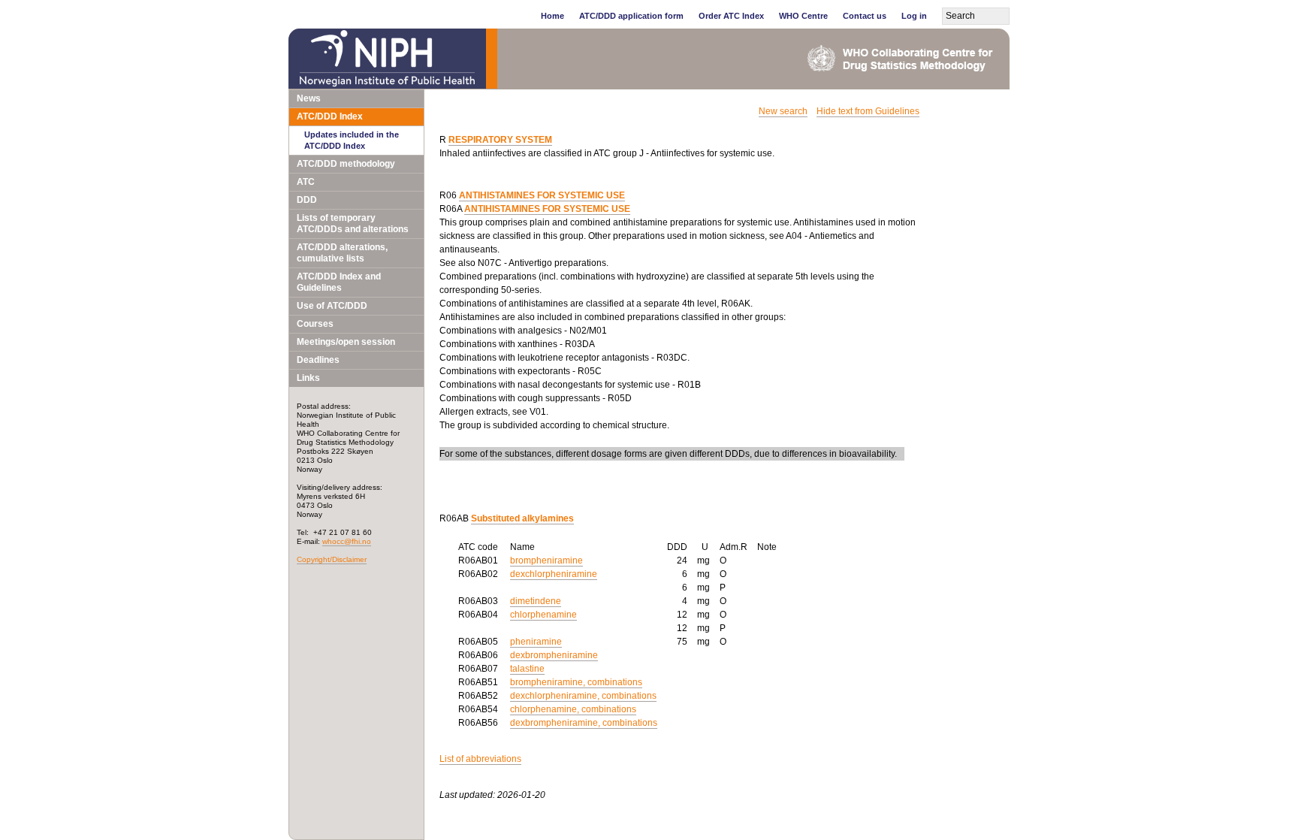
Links (308, 378)
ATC (306, 182)
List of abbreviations (480, 759)
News (309, 98)
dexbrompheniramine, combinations (583, 723)
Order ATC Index (731, 15)
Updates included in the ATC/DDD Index (351, 140)
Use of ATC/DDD (332, 306)
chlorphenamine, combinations (573, 709)
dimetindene (535, 601)
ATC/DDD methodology (346, 164)
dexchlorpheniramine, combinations (583, 695)
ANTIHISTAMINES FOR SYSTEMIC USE (542, 195)
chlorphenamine (543, 614)
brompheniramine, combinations (576, 682)
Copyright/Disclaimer (332, 559)
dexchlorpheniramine (553, 574)
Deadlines (318, 360)
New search (783, 111)
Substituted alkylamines (522, 518)
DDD (307, 200)
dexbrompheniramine (554, 655)
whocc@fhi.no (346, 541)
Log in (914, 15)
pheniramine (536, 641)
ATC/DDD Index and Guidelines (339, 282)
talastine (527, 668)
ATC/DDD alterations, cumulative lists (342, 253)
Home (552, 15)
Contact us (864, 15)
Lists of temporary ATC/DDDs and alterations (353, 223)
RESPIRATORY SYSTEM (500, 139)
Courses (315, 324)
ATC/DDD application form (631, 15)
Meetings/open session (346, 342)
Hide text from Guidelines (868, 111)
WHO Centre (803, 15)
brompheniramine (546, 560)
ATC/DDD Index (330, 116)
